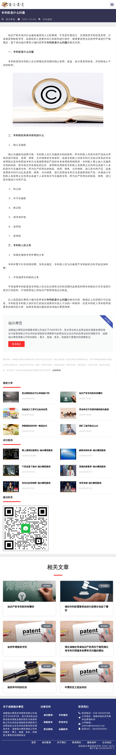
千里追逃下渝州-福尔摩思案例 (36, 466)
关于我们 (61, 742)
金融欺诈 (63, 729)
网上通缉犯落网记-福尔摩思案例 (37, 450)
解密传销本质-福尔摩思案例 (92, 450)
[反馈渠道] (56, 370)
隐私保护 (91, 742)
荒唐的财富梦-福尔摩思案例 (92, 466)
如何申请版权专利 (17, 646)
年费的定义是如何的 (76, 687)
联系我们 (16, 344)
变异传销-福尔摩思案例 (90, 483)
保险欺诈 (48, 722)
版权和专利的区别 (17, 687)
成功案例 (48, 715)
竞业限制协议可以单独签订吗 (35, 393)
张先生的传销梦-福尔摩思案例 (36, 483)
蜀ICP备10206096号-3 (102, 748)
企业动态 (106, 742)
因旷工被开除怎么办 (88, 425)
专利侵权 (47, 19)
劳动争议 (63, 722)
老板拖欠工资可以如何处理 (34, 409)
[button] (112, 4)
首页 (33, 742)
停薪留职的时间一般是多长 (34, 425)
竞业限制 (48, 729)
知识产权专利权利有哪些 (90, 393)
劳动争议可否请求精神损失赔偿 (94, 409)
